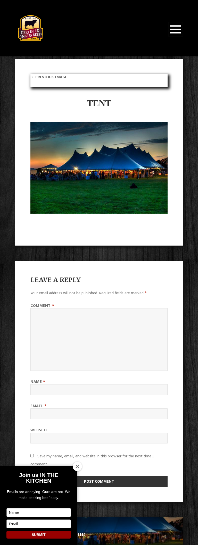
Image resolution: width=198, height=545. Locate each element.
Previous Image (51, 76)
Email (38, 405)
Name (37, 381)
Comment (42, 305)
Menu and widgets (176, 36)
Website (39, 429)
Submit (39, 535)
